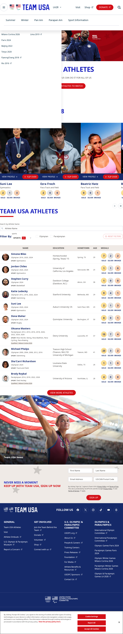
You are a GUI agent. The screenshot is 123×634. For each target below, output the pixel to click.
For (70, 562)
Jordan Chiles (19, 266)
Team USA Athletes (12, 527)
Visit (78, 7)
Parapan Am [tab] (55, 20)
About (69, 537)
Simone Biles (18, 254)
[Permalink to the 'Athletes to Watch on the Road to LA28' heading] (66, 111)
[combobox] (22, 238)
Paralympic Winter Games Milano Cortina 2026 (106, 567)
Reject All (91, 623)
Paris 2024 (6, 40)
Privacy (108, 489)
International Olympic (107, 531)
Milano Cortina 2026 (10, 34)
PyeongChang (12, 57)
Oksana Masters (20, 328)
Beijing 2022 (6, 46)
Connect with (42, 549)
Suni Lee (16, 303)
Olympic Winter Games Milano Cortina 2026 (105, 559)
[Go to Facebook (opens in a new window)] (78, 510)
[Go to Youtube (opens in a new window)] (108, 510)
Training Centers (71, 547)
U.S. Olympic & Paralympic (16, 543)
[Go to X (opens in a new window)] (85, 510)
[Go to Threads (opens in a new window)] (116, 510)
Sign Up (93, 497)
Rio (7, 63)
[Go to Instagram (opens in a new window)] (93, 510)
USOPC (73, 574)
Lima (36, 34)
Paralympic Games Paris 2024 (106, 552)
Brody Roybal (19, 373)
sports (14, 233)
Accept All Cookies (91, 629)
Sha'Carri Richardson (23, 361)
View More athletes (61, 392)
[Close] (119, 622)
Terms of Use (114, 487)
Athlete (12, 536)
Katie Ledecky (19, 291)
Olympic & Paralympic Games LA (107, 575)
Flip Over (31, 176)
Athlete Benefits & (76, 568)
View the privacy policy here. (50, 622)
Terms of (74, 491)
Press (72, 552)
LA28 (55, 7)
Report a (13, 549)
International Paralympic (107, 539)
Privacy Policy (101, 487)
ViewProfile (8, 177)
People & (73, 542)
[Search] (119, 7)
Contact (70, 579)
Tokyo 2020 (6, 51)
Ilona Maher (18, 316)
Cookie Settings (91, 616)
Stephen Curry (19, 278)
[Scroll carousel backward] (114, 205)
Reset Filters (114, 236)
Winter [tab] (25, 20)
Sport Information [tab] (78, 20)
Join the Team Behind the (46, 528)
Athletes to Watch (72, 85)
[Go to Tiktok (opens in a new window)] (101, 510)
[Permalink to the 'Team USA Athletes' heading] (60, 211)
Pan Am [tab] (38, 20)
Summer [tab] (10, 20)
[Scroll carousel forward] (120, 205)
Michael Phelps (20, 348)
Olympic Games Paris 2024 (107, 545)
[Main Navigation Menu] (4, 7)
